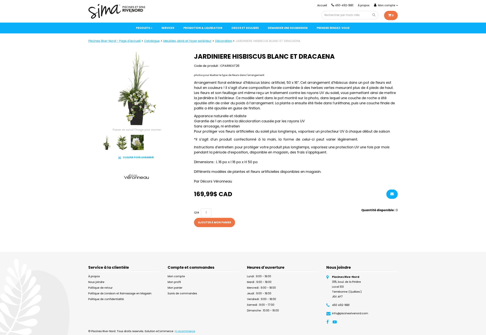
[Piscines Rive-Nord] (117, 11)
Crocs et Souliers (245, 28)
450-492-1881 (344, 5)
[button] (391, 15)
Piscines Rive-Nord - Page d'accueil (114, 41)
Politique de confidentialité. (106, 299)
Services (167, 28)
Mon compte (386, 5)
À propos (363, 5)
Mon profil (174, 282)
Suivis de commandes (182, 293)
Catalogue (152, 41)
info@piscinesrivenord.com (350, 313)
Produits (143, 28)
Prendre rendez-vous (333, 28)
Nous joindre (96, 282)
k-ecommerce (185, 331)
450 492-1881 (341, 305)
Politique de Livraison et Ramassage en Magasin (119, 293)
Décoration (223, 41)
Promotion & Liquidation (202, 28)
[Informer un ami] (392, 194)
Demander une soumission (288, 28)
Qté (196, 212)
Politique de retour (100, 288)
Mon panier (175, 288)
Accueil (322, 5)
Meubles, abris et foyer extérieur (187, 41)
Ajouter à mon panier (214, 222)
